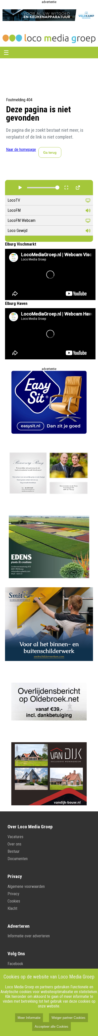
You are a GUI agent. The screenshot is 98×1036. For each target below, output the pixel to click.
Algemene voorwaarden (26, 886)
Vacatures (15, 836)
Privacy (13, 893)
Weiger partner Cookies (68, 1018)
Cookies (14, 901)
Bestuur (14, 851)
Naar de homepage (21, 149)
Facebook (15, 963)
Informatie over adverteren (29, 936)
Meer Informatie (29, 1018)
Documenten (18, 858)
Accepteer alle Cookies (51, 1026)
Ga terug (50, 152)
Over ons (14, 844)
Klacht (12, 908)
